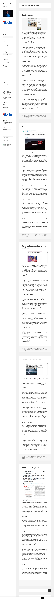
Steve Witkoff (42, 457)
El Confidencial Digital (6, 81)
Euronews (39, 115)
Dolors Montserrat (41, 234)
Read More (45, 597)
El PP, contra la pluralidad (32, 468)
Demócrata (40, 348)
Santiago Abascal (5, 94)
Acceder (4, 135)
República (7, 93)
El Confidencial (6, 80)
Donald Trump (8, 77)
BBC (32, 115)
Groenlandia (30, 457)
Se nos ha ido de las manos (39, 116)
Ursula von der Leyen (25, 117)
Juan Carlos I (5, 88)
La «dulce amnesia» (6, 69)
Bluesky (37, 348)
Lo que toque (27, 127)
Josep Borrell (37, 457)
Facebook (6, 85)
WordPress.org (5, 140)
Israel (8, 87)
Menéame (44, 115)
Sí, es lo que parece (6, 60)
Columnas (29, 115)
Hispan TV (33, 457)
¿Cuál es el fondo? (6, 59)
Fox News (40, 456)
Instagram (6, 86)
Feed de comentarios (6, 138)
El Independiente (9, 82)
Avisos (4, 104)
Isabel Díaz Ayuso (5, 87)
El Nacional (4, 83)
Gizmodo (26, 457)
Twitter (5, 96)
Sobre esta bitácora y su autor (7, 45)
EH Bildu (45, 234)
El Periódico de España (6, 84)
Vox (7, 96)
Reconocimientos (5, 107)
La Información (9, 88)
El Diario (10, 81)
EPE (3, 85)
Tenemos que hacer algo (31, 360)
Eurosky (41, 334)
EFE (37, 456)
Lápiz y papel (27, 15)
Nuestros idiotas (5, 68)
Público (4, 93)
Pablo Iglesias (6, 91)
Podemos (10, 92)
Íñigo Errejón (4, 98)
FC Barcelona (9, 85)
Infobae (29, 235)
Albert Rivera (10, 75)
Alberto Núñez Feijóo (35, 234)
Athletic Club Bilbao (8, 76)
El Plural (10, 84)
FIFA (38, 456)
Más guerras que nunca (6, 64)
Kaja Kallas (26, 349)
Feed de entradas (5, 137)
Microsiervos (24, 116)
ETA (4, 85)
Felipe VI (4, 86)
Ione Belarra (35, 235)
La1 (41, 115)
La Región (29, 349)
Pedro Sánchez (6, 92)
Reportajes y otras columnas (7, 109)
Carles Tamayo (35, 115)
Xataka (5, 97)
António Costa (34, 348)
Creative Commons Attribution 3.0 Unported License (7, 123)
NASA (27, 116)
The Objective (10, 94)
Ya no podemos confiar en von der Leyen (34, 247)
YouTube (10, 97)
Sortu (45, 235)
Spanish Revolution (42, 349)
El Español (4, 82)
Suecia (45, 116)
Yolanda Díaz (7, 97)
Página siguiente (49, 590)
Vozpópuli (10, 96)
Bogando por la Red (7, 4)
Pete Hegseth (30, 116)
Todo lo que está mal (6, 62)
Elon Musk (7, 83)
